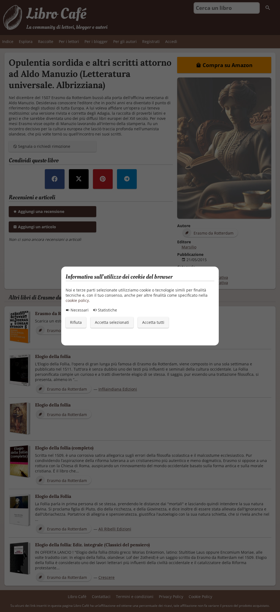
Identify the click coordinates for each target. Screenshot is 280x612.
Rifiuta (76, 322)
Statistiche (107, 310)
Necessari (79, 310)
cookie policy (77, 300)
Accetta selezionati (112, 322)
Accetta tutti (153, 322)
